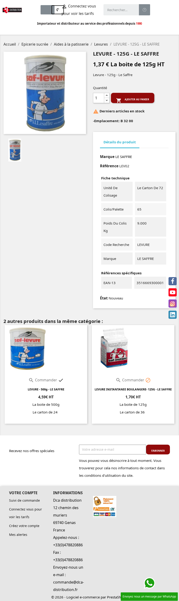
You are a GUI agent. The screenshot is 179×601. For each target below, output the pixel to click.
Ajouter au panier (132, 100)
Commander (43, 380)
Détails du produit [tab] (119, 142)
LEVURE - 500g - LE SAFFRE (46, 389)
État (104, 298)
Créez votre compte (24, 526)
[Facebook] (173, 281)
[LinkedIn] (173, 315)
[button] (48, 9)
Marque (107, 156)
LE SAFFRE (123, 156)
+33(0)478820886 (68, 544)
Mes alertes (18, 534)
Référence (109, 165)
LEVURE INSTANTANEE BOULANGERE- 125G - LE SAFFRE (133, 389)
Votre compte (23, 492)
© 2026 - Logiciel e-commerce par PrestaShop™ (89, 597)
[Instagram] (173, 303)
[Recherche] (144, 9)
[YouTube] (173, 292)
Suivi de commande (24, 500)
